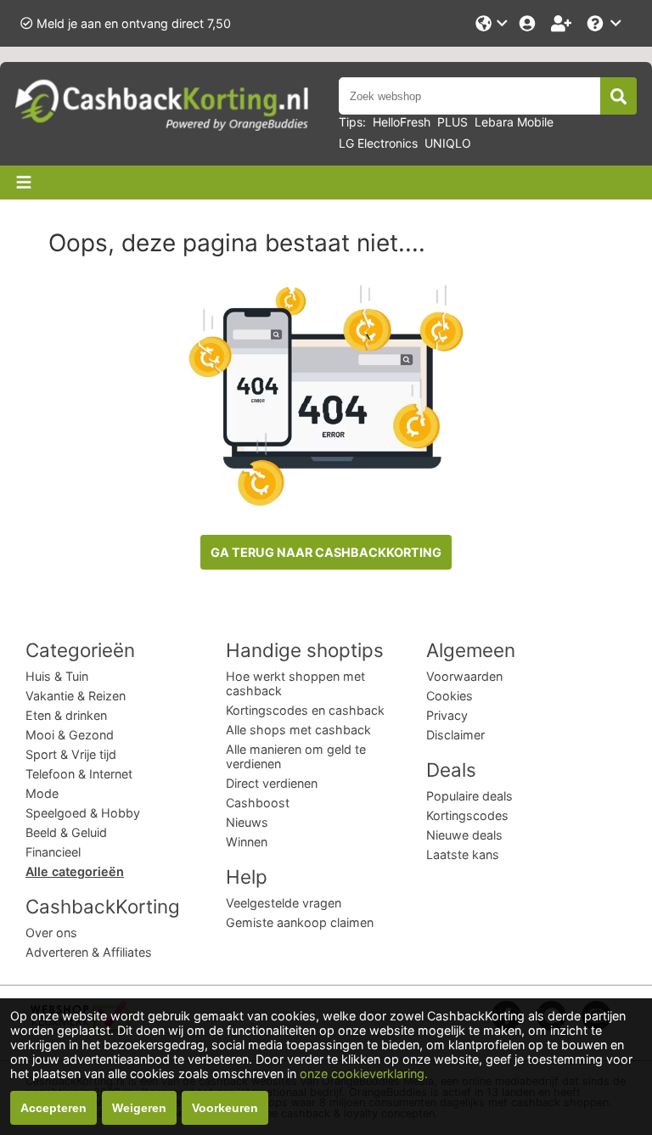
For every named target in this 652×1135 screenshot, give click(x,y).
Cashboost (257, 802)
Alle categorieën (74, 871)
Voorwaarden (464, 676)
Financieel (53, 852)
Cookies (449, 695)
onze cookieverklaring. (364, 1073)
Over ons (51, 932)
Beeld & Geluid (66, 832)
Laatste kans (462, 854)
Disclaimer (455, 735)
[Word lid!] (563, 23)
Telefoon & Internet (78, 774)
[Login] (529, 23)
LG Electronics (378, 143)
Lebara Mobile (514, 122)
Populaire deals (469, 796)
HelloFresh (401, 122)
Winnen (246, 841)
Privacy (447, 715)
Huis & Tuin (56, 676)
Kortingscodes (467, 815)
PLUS (452, 122)
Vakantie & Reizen (75, 695)
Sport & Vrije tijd (70, 754)
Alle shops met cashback (298, 729)
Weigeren (139, 1108)
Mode (42, 793)
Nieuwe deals (464, 835)
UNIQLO (447, 143)
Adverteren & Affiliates (88, 952)
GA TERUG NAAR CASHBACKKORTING (326, 552)
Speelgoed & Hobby (82, 813)
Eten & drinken (66, 715)
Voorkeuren (225, 1108)
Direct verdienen (272, 783)
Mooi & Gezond (69, 735)
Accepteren (53, 1108)
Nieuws (247, 822)
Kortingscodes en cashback (305, 710)
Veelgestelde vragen (283, 903)
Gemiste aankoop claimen (300, 922)
